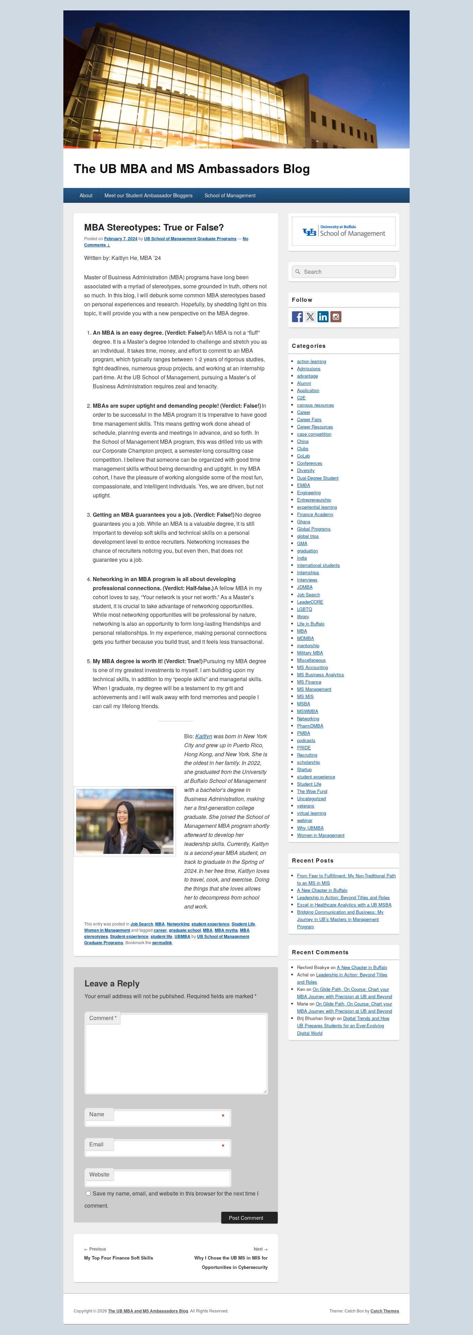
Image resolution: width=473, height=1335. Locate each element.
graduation (307, 550)
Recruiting (307, 754)
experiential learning (317, 507)
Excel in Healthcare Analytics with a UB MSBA (344, 904)
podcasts (306, 740)
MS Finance (309, 681)
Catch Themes (385, 1311)
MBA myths (226, 930)
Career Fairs (309, 419)
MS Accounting (312, 667)
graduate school (185, 930)
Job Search (142, 924)
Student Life (243, 924)
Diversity (306, 470)
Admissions (309, 368)
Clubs (303, 448)
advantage (307, 375)
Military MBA (310, 652)
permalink (162, 942)
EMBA (303, 485)
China (303, 441)
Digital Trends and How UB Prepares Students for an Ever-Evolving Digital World (343, 1025)
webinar (304, 820)
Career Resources (315, 426)
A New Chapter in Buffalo (322, 890)
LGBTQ (304, 609)
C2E (301, 397)
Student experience (129, 936)
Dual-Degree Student (318, 478)
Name (96, 1114)
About (86, 195)
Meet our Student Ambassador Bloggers (149, 195)
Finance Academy (315, 514)
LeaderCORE (310, 601)
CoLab (303, 455)
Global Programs (314, 528)
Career (303, 412)
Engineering (309, 492)
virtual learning (311, 813)
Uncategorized (311, 798)
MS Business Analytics (320, 674)
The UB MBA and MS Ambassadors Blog (192, 168)
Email (96, 1144)
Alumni (304, 383)
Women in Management (107, 930)
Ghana (303, 521)
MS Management (314, 689)
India (302, 557)
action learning (311, 361)
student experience (210, 924)
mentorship (308, 645)
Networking (178, 924)
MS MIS (305, 696)
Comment (103, 1018)
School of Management (230, 195)
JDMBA (305, 587)
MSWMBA (307, 711)
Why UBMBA (310, 827)
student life (161, 936)
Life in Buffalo (310, 623)
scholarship (308, 762)
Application (308, 390)
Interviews (307, 579)
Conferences (309, 463)
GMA (302, 543)
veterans (305, 805)
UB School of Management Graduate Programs (190, 238)
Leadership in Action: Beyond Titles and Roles (343, 897)
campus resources (315, 405)
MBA (160, 924)
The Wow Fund (312, 791)
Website (99, 1174)
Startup (304, 769)
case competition (314, 434)
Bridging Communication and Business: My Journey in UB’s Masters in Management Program (340, 919)
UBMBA (182, 936)
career (160, 930)
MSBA (303, 703)
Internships (308, 572)
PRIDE (304, 747)
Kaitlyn (203, 736)
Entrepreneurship (314, 499)
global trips (308, 536)
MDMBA (305, 638)
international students (318, 565)
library (303, 616)
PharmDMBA (310, 725)
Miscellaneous (311, 660)
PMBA (303, 733)
